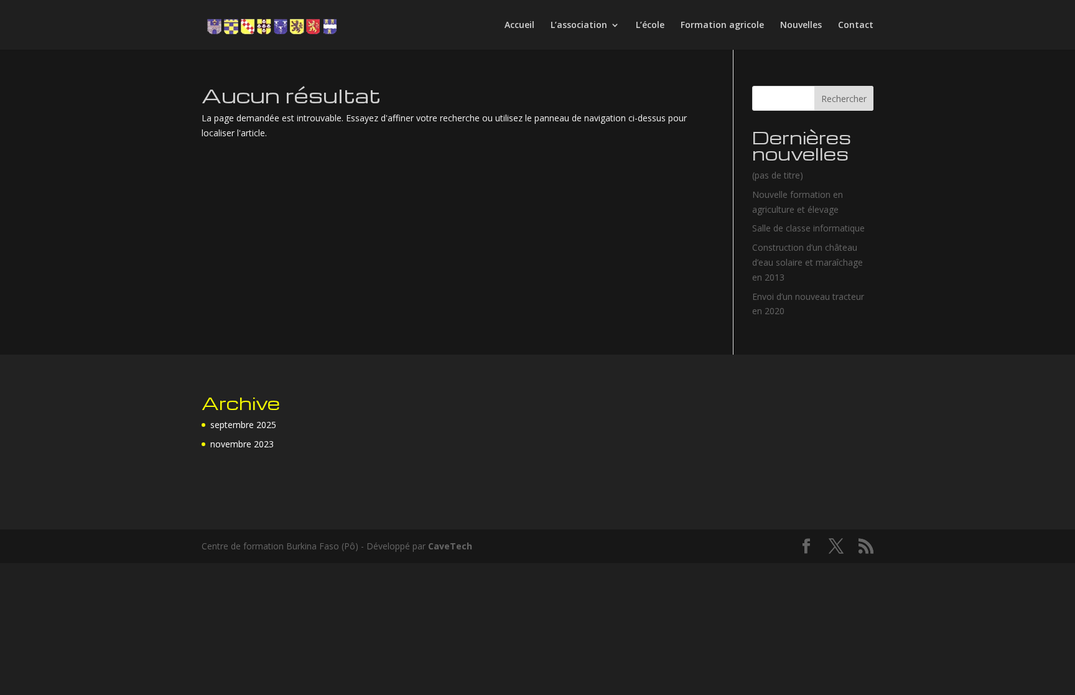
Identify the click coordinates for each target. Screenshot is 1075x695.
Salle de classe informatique (808, 228)
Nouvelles (801, 25)
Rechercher (844, 99)
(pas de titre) (777, 175)
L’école (650, 25)
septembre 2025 (243, 425)
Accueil (519, 25)
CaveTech (450, 546)
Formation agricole (722, 25)
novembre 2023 (242, 444)
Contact (855, 25)
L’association (579, 25)
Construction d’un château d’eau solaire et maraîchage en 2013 (807, 262)
